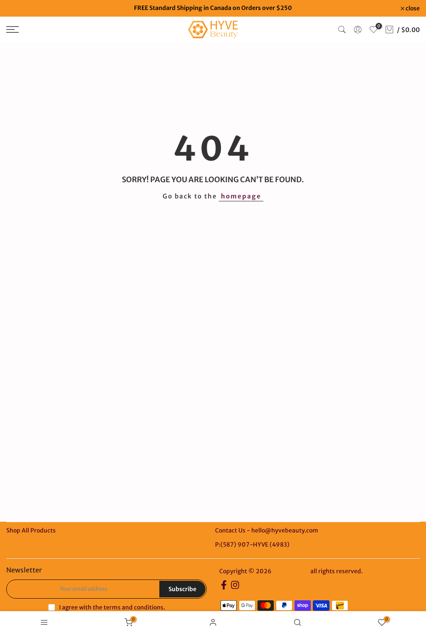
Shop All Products (31, 530)
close (17, 8)
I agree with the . (112, 607)
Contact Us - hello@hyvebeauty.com (266, 530)
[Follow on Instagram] (235, 587)
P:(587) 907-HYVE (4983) (252, 544)
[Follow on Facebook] (223, 587)
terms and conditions (133, 607)
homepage (241, 196)
